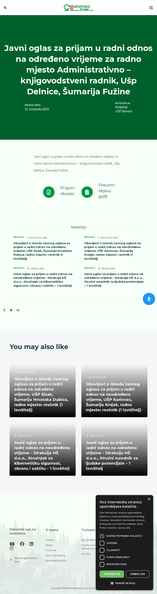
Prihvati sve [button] (112, 574)
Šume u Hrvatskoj (55, 555)
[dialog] (124, 542)
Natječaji (121, 107)
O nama (50, 540)
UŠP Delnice (123, 111)
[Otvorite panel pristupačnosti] (149, 299)
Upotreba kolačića (56, 560)
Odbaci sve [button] (137, 574)
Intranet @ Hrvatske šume (25, 559)
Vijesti (49, 545)
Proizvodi (51, 550)
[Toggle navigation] (128, 7)
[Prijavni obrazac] (59, 192)
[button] (5, 7)
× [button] (148, 499)
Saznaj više (124, 527)
